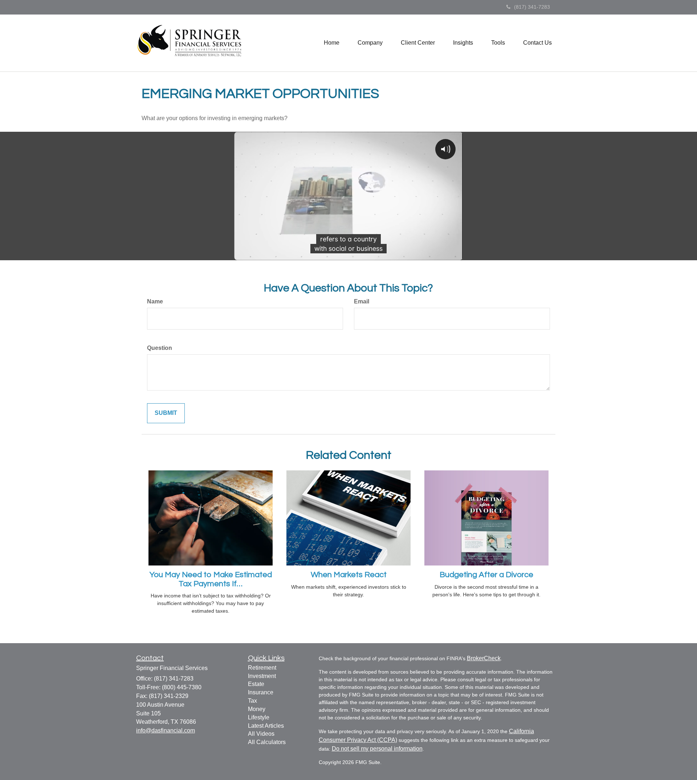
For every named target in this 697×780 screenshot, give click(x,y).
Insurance (260, 692)
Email (361, 301)
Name (155, 301)
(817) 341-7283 (532, 7)
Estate (256, 684)
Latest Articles (266, 726)
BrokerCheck (484, 658)
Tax (252, 701)
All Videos (261, 734)
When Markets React (349, 575)
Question (159, 348)
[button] (370, 43)
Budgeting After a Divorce (486, 575)
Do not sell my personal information (377, 749)
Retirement (262, 668)
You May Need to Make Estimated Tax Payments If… (211, 579)
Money (256, 709)
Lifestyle (258, 717)
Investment (262, 676)
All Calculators (267, 742)
